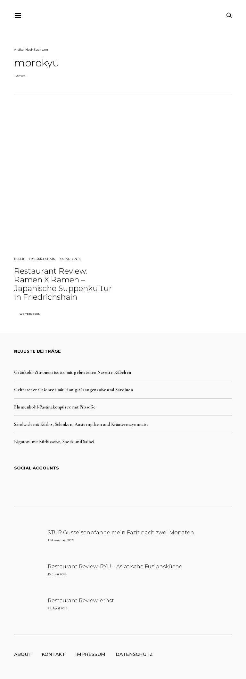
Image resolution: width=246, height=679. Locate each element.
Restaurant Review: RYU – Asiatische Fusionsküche (115, 566)
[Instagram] (123, 485)
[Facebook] (102, 485)
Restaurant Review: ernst (81, 600)
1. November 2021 (61, 540)
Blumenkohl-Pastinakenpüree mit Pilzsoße (54, 407)
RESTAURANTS (69, 259)
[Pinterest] (133, 485)
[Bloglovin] (143, 485)
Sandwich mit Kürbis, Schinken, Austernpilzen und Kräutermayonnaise (81, 424)
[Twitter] (112, 485)
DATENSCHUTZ (134, 654)
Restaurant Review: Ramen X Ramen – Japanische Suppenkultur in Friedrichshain (63, 284)
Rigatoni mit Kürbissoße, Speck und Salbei (54, 441)
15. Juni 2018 (57, 574)
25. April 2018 (57, 608)
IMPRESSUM (90, 654)
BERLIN (20, 259)
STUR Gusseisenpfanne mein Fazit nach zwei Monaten (121, 532)
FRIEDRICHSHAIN (42, 259)
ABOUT (22, 654)
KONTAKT (53, 654)
